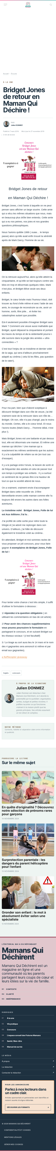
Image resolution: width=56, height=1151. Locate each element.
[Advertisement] (28, 38)
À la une (14, 74)
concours (16, 673)
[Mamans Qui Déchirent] (28, 4)
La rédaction (28, 1067)
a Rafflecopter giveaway (14, 657)
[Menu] (5, 5)
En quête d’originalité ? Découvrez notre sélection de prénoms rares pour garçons (28, 810)
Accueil (6, 74)
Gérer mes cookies (13, 1144)
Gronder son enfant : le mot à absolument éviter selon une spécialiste (24, 916)
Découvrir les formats (28, 1107)
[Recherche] (50, 5)
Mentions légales (13, 1137)
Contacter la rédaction (28, 1073)
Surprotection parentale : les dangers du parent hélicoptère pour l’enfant (25, 863)
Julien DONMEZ (30, 688)
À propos (28, 1061)
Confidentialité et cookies (17, 1130)
